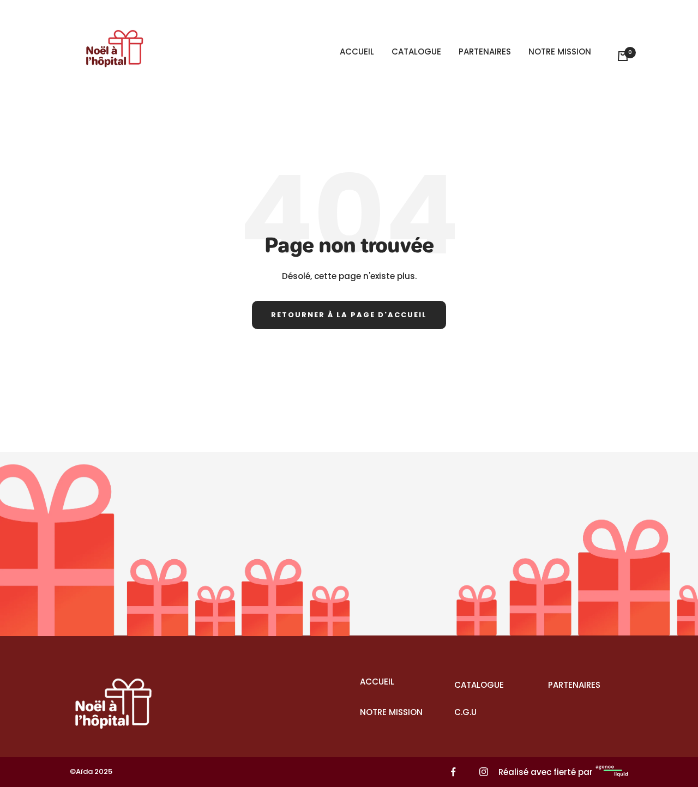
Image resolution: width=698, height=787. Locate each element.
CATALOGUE (416, 51)
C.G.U (465, 712)
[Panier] (622, 56)
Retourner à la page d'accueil (349, 315)
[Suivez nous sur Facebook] (453, 772)
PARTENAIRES (485, 51)
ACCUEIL (357, 51)
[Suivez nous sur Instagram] (483, 772)
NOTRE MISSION (559, 51)
